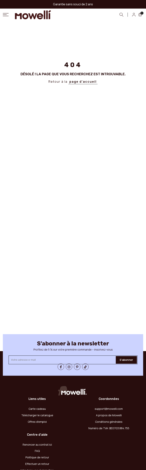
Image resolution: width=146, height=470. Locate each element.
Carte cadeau (37, 409)
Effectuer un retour (37, 464)
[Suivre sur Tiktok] (85, 367)
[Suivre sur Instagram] (69, 367)
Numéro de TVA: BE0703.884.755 (108, 428)
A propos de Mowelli (109, 415)
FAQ (37, 451)
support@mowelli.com (109, 409)
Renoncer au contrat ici (37, 444)
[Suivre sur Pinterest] (77, 367)
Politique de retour (37, 457)
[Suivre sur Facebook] (61, 367)
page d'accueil (83, 81)
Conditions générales (108, 422)
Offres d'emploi (37, 422)
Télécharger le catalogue (37, 415)
